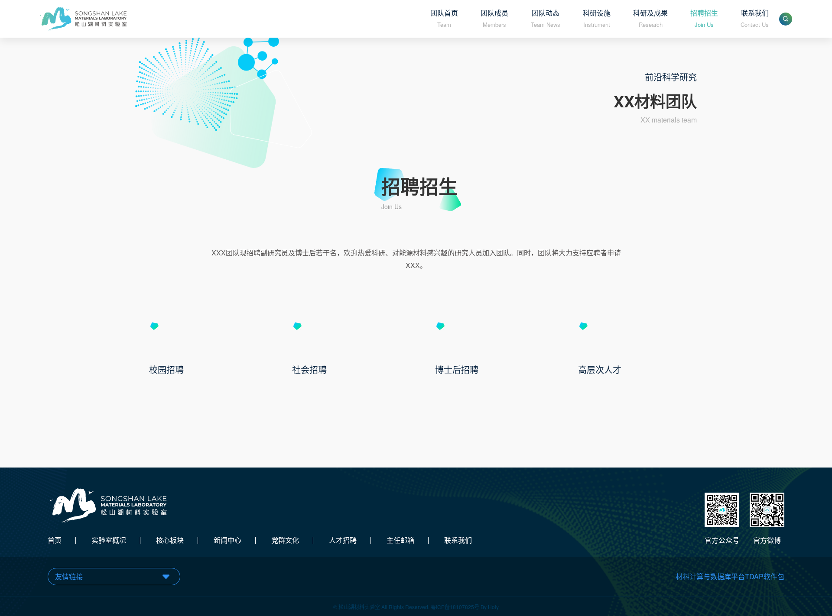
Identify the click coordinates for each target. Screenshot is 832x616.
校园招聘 (166, 369)
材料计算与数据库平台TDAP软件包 (730, 576)
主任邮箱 (400, 540)
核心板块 (170, 540)
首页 (55, 540)
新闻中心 (227, 540)
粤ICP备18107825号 (455, 606)
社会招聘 (309, 369)
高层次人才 (599, 369)
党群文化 (285, 540)
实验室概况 (108, 540)
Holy (493, 606)
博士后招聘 (456, 369)
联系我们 (458, 540)
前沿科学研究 (671, 77)
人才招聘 (343, 540)
